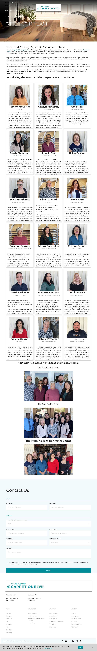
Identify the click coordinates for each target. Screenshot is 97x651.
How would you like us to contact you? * (16, 520)
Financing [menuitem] (8, 16)
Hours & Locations (67, 14)
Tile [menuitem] (7, 627)
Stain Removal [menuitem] (53, 613)
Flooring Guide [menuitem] (53, 618)
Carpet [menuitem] (8, 621)
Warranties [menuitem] (52, 624)
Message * (9, 548)
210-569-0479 (31, 600)
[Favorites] (88, 14)
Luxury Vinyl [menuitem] (9, 616)
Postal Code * (9, 538)
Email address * (53, 529)
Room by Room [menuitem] (75, 616)
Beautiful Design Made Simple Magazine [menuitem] (36, 619)
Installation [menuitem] (52, 627)
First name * (9, 503)
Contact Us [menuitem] (74, 621)
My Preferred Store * (54, 538)
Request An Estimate (78, 14)
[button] (85, 14)
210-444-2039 (10, 600)
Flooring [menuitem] (8, 613)
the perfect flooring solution (20, 50)
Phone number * (10, 529)
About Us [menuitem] (73, 613)
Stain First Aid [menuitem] (53, 616)
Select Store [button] (9, 2)
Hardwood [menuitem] (9, 618)
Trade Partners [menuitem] (9, 21)
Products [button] (8, 6)
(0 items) (91, 13)
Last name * (52, 503)
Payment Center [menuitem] (26, 10)
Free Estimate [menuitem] (10, 630)
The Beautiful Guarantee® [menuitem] (56, 621)
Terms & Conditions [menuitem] (76, 624)
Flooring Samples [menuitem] (32, 616)
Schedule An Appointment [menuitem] (18, 16)
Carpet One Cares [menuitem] (76, 618)
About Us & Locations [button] (12, 10)
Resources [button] (18, 6)
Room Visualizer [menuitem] (32, 613)
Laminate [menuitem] (8, 624)
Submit (48, 570)
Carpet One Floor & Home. (14, 641)
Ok (80, 647)
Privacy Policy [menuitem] (75, 627)
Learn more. (48, 648)
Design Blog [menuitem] (31, 623)
